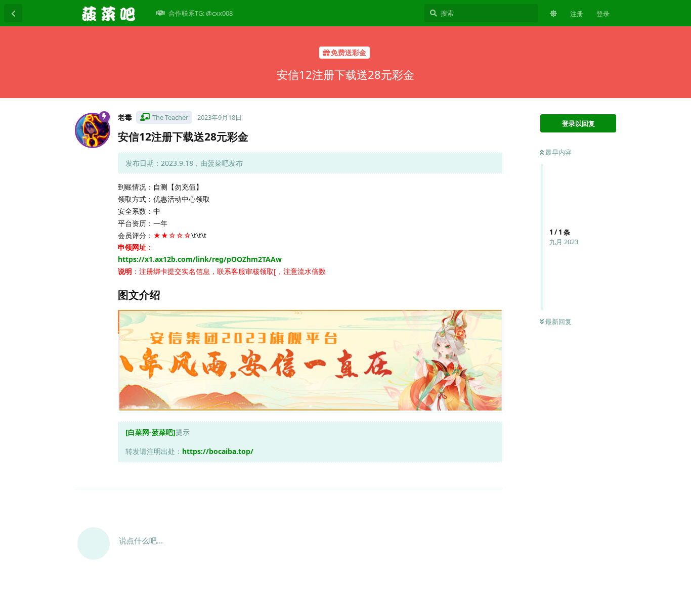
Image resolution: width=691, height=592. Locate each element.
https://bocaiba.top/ (217, 451)
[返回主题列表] (13, 13)
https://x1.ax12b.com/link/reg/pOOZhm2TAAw (200, 259)
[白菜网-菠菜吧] (150, 432)
